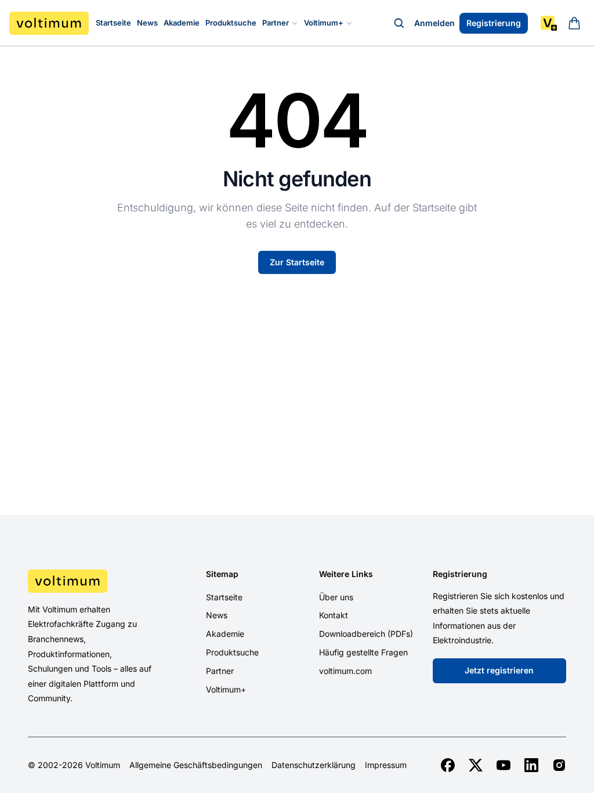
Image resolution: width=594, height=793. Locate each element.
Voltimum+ (323, 22)
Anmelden (434, 23)
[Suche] (399, 23)
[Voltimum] (49, 23)
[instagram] (559, 765)
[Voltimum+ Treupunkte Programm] (548, 23)
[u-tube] (503, 765)
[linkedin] (531, 765)
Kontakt (333, 615)
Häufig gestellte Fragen (363, 652)
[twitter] (476, 765)
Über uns (336, 597)
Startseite (113, 22)
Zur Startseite (297, 262)
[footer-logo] (90, 581)
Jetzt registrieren (499, 670)
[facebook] (448, 765)
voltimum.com (345, 671)
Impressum (386, 765)
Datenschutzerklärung (313, 765)
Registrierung (493, 23)
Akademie (182, 22)
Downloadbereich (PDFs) (366, 634)
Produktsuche (230, 22)
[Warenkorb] (574, 23)
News (147, 22)
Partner (275, 22)
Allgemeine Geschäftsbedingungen (195, 765)
